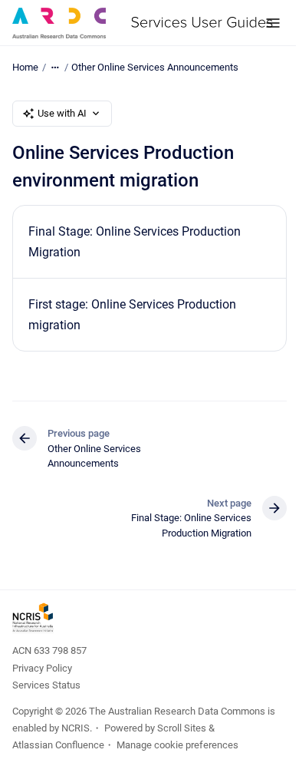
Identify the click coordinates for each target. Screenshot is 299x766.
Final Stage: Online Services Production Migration (134, 241)
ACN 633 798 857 (49, 650)
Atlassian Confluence (58, 745)
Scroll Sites (181, 728)
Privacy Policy (42, 668)
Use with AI (62, 113)
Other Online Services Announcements (154, 67)
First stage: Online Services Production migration (132, 314)
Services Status (46, 685)
